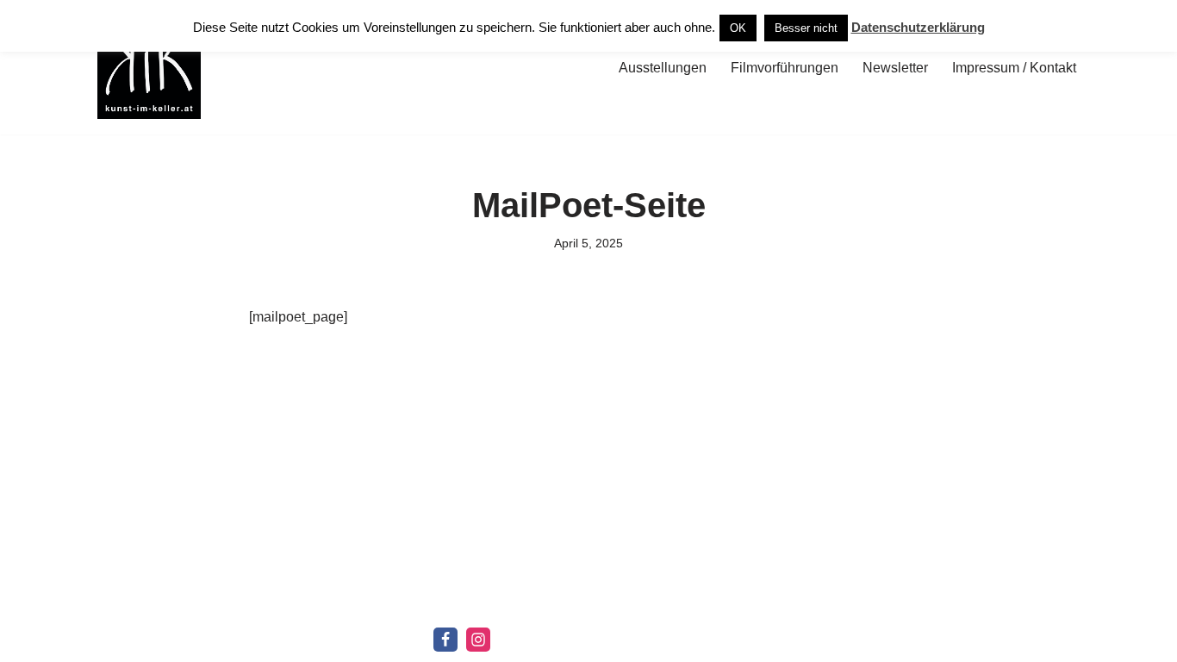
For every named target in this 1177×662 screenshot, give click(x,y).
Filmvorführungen (784, 67)
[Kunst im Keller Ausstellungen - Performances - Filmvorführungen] (149, 67)
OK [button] (738, 28)
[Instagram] (478, 640)
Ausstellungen (663, 67)
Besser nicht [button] (806, 28)
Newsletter (895, 67)
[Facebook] (445, 640)
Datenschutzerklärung (918, 27)
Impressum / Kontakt (1014, 67)
